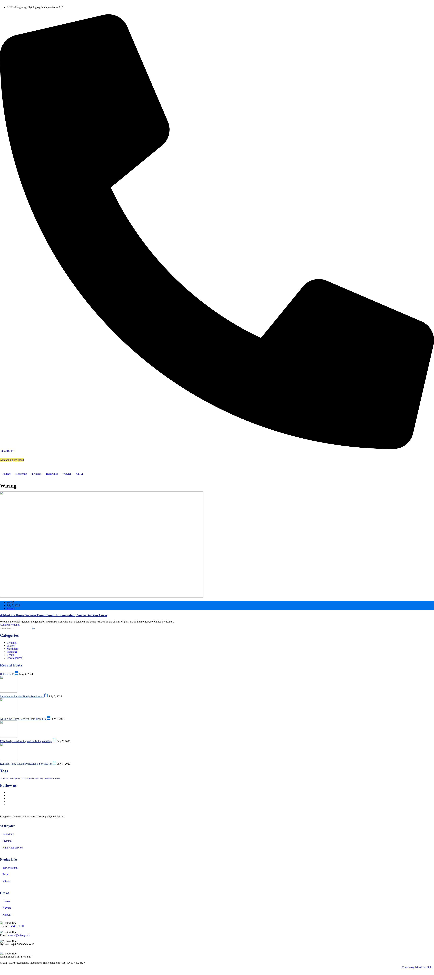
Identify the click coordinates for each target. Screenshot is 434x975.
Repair (10, 654)
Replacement (40, 778)
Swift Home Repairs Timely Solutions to (22, 696)
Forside (7, 473)
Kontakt (7, 914)
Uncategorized (14, 657)
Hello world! (7, 674)
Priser (6, 874)
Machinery (12, 648)
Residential (49, 778)
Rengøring (21, 473)
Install (17, 778)
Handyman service (13, 847)
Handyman (52, 473)
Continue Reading (9, 624)
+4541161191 (16, 926)
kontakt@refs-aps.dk (19, 935)
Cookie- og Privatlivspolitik (416, 967)
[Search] (33, 628)
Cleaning (11, 642)
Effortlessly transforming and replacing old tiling (26, 741)
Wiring (57, 778)
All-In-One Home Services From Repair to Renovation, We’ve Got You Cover (53, 615)
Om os (79, 473)
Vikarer (67, 473)
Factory (11, 608)
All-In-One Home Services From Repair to (23, 718)
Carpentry (4, 778)
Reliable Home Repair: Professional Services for (26, 763)
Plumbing (12, 651)
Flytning (36, 473)
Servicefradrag (10, 867)
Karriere (7, 907)
